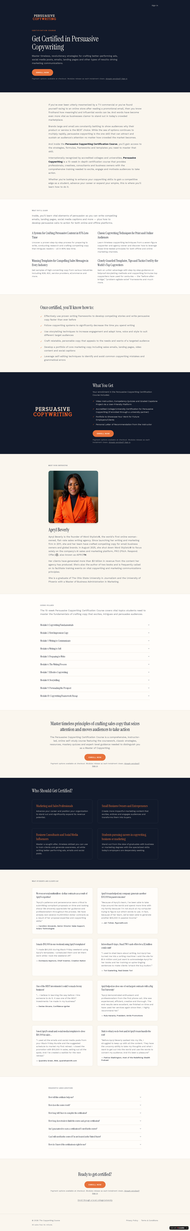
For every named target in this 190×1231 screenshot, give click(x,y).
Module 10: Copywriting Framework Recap (59, 696)
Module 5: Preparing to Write (52, 656)
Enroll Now (42, 72)
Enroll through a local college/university (95, 1200)
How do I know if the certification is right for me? (67, 1144)
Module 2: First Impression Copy (54, 632)
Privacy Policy (132, 1220)
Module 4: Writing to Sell (50, 648)
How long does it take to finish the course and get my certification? (74, 1120)
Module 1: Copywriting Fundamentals (56, 625)
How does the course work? (59, 1105)
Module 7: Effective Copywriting (54, 672)
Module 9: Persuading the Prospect (55, 688)
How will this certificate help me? (61, 1097)
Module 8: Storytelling (49, 680)
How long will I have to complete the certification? (67, 1113)
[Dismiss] (186, 1227)
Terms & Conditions (149, 1220)
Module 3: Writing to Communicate (55, 640)
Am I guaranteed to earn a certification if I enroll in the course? (72, 1128)
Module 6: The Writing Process (53, 664)
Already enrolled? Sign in (116, 79)
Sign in (155, 5)
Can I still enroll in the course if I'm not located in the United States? (74, 1136)
